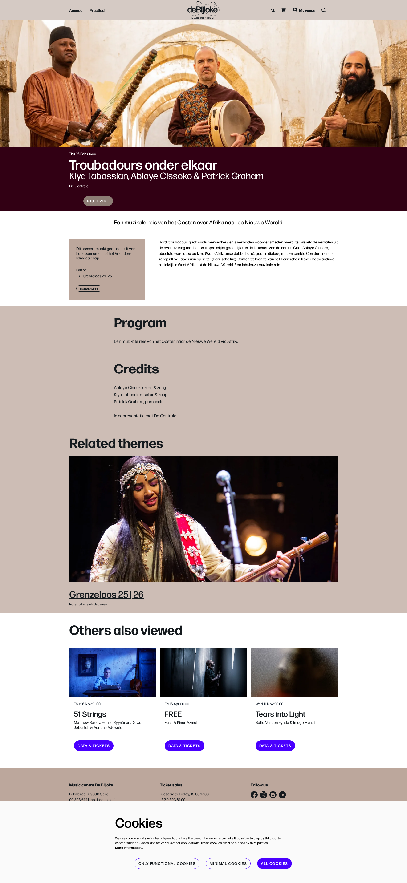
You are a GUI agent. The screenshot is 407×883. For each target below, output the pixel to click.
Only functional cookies (167, 863)
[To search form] (323, 10)
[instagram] (273, 794)
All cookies (274, 863)
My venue (307, 10)
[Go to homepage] (203, 10)
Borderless (89, 288)
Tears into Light (280, 714)
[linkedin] (282, 794)
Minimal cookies (228, 863)
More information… (129, 847)
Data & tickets (94, 745)
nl (273, 10)
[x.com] (263, 794)
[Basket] (284, 10)
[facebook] (254, 794)
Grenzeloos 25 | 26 (97, 276)
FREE (173, 714)
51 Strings (90, 714)
